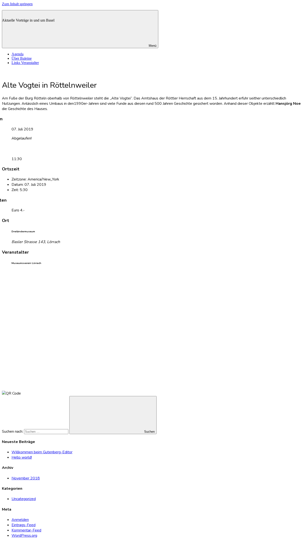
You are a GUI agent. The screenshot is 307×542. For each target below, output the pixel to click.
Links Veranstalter (25, 63)
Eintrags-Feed (23, 525)
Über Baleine (22, 58)
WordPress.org (24, 535)
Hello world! (22, 457)
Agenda (18, 54)
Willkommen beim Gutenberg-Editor (42, 452)
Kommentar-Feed (26, 530)
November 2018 (26, 478)
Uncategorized (24, 498)
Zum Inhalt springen (17, 4)
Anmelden (20, 519)
